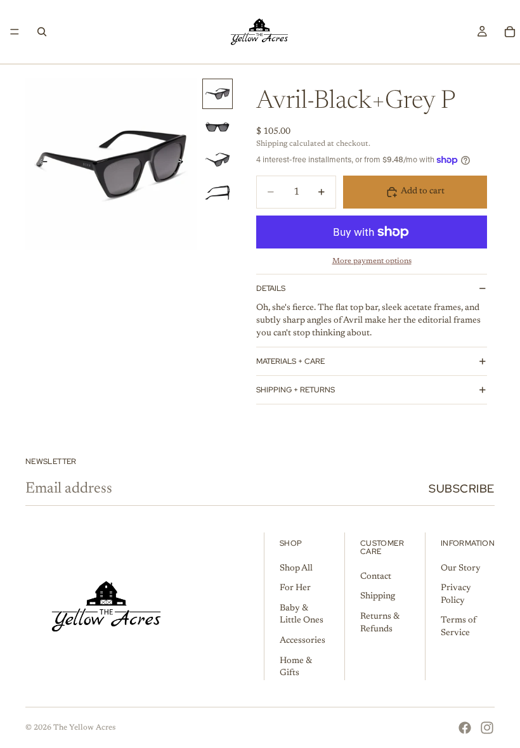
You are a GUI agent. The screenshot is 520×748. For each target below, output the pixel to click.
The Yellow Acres (84, 728)
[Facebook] (464, 727)
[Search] (42, 32)
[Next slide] (183, 164)
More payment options (372, 261)
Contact (375, 576)
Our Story (461, 568)
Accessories (302, 640)
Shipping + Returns (295, 390)
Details (270, 288)
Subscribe (462, 488)
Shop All (296, 568)
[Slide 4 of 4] (217, 193)
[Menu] (14, 31)
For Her (295, 588)
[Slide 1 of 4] (217, 94)
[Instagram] (487, 727)
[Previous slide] (39, 164)
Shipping (377, 597)
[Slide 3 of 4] (217, 160)
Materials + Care (290, 361)
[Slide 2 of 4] (217, 127)
